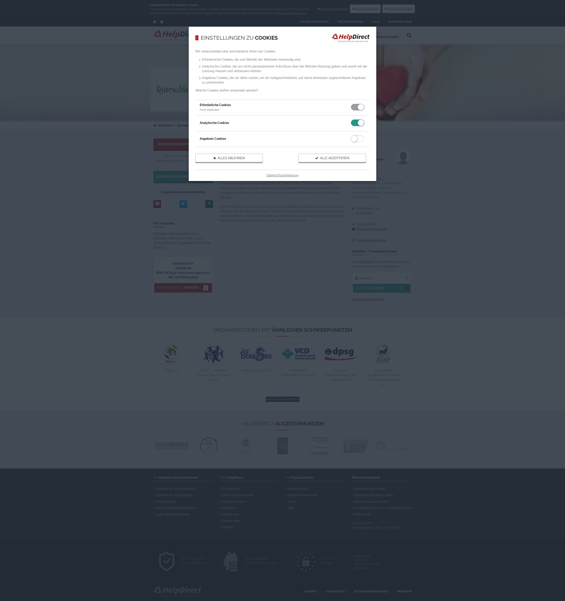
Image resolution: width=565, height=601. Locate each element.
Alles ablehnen (230, 158)
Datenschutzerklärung (282, 175)
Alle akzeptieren (333, 158)
